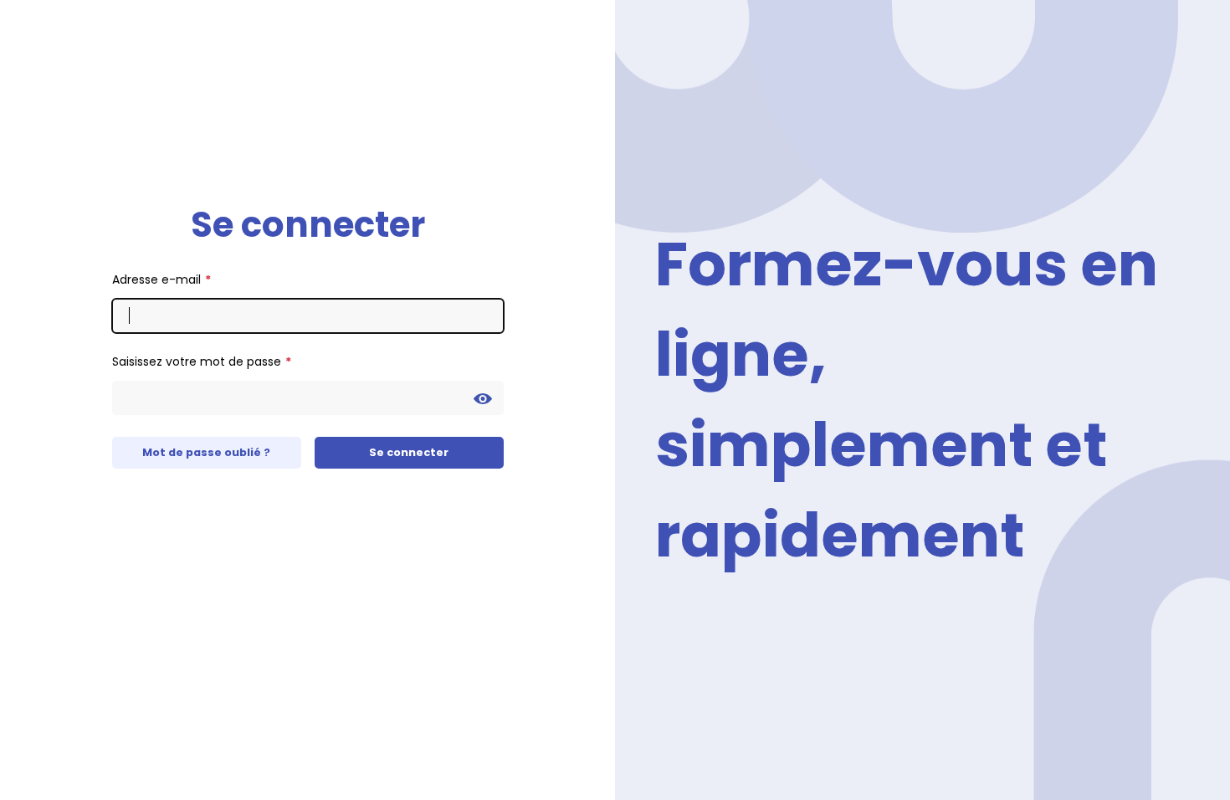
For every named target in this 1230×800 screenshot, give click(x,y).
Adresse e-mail (156, 279)
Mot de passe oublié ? (206, 452)
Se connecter (408, 452)
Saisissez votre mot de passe (196, 361)
